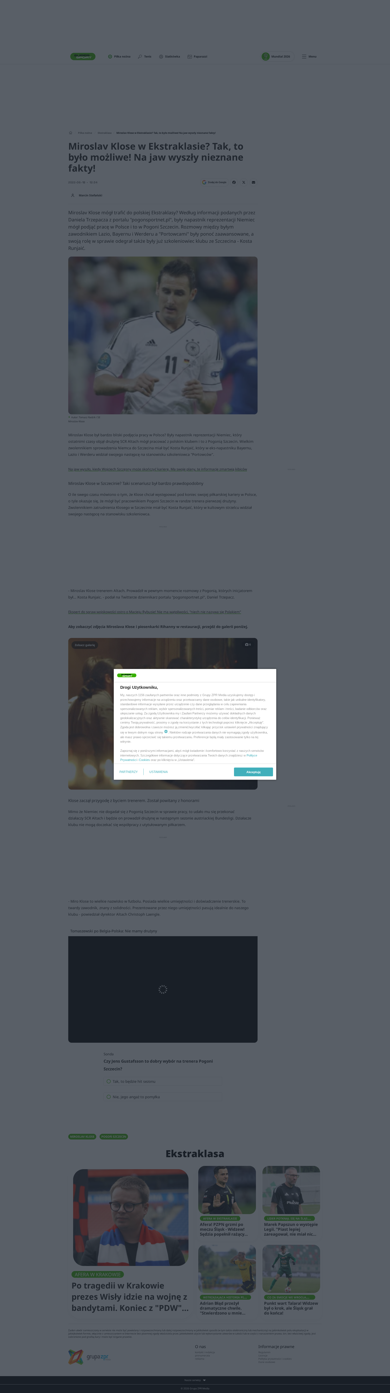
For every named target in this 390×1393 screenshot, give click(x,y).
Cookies (144, 760)
